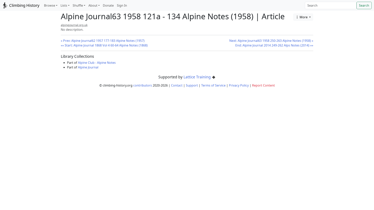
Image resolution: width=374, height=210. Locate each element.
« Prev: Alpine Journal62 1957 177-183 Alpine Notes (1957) (103, 40)
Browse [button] (49, 5)
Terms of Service (213, 85)
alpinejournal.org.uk (74, 25)
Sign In (122, 5)
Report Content (263, 85)
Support (192, 85)
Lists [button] (64, 5)
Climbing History (23, 5)
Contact (177, 85)
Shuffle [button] (78, 5)
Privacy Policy (239, 85)
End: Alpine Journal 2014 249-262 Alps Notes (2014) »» (274, 45)
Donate (108, 5)
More (303, 17)
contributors (142, 85)
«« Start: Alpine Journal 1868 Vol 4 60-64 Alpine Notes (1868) (104, 45)
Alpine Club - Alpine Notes (97, 62)
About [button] (92, 5)
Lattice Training (197, 77)
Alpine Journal (88, 67)
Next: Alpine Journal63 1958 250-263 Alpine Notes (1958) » (271, 40)
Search (364, 5)
